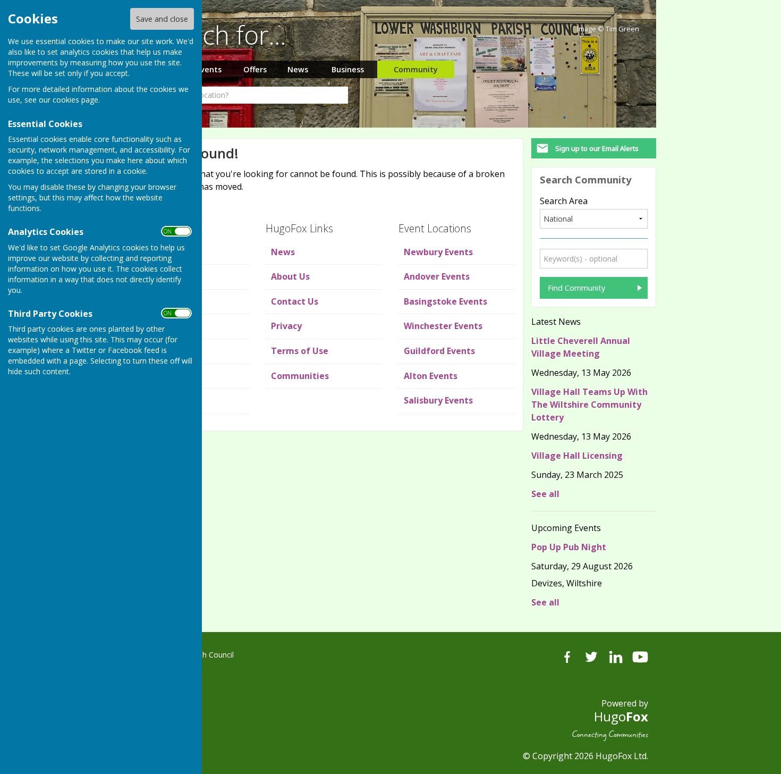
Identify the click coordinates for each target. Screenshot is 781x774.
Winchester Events (443, 326)
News (297, 69)
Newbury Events (438, 252)
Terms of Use (299, 351)
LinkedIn (616, 657)
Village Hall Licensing (577, 455)
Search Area (564, 201)
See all (545, 494)
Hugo (621, 716)
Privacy (286, 326)
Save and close (162, 19)
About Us (290, 276)
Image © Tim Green (608, 29)
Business (348, 69)
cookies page (75, 100)
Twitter (591, 657)
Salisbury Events (438, 400)
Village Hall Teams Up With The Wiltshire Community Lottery (589, 404)
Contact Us (294, 301)
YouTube (640, 657)
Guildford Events (439, 351)
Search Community (585, 179)
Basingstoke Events (445, 301)
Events (209, 69)
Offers (255, 69)
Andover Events (437, 276)
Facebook (567, 657)
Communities (300, 376)
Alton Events (430, 376)
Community (416, 69)
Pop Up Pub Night (568, 547)
